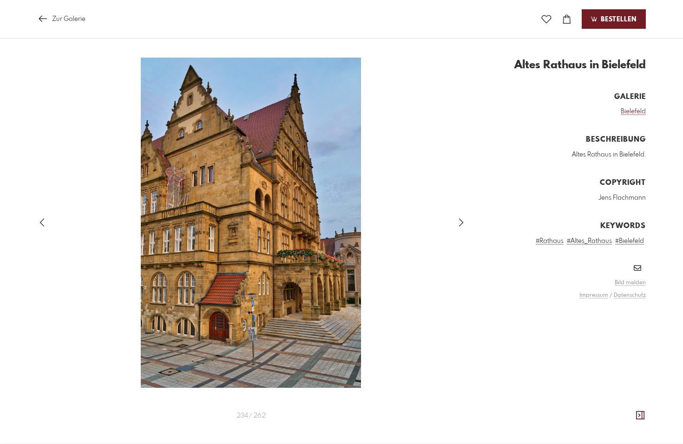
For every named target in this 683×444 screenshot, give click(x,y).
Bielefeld (633, 111)
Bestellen (617, 19)
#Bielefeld (629, 241)
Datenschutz (630, 295)
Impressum (593, 295)
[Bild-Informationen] (640, 415)
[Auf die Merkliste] (546, 19)
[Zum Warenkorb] (566, 19)
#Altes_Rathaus (589, 241)
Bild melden (630, 283)
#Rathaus (550, 241)
